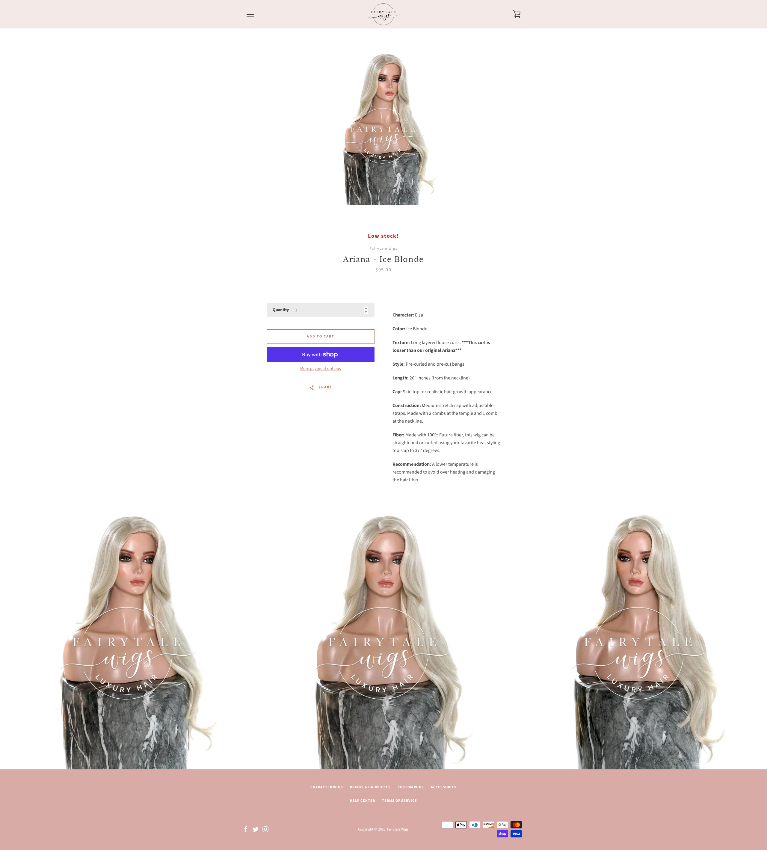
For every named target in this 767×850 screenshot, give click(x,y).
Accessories (444, 787)
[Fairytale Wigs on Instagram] (265, 829)
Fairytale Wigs (397, 829)
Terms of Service (399, 800)
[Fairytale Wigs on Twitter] (256, 829)
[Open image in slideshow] (383, 128)
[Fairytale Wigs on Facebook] (246, 829)
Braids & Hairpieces (370, 787)
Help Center (362, 800)
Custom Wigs (411, 787)
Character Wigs (326, 787)
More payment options (320, 369)
